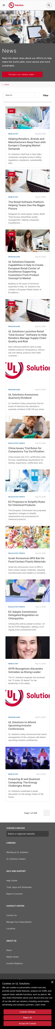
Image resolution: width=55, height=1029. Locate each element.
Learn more (40, 1004)
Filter (45, 95)
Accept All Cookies (27, 1023)
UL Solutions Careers (16, 859)
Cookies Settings (27, 1012)
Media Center (12, 957)
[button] (3, 5)
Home (6, 84)
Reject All (27, 1017)
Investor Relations (14, 963)
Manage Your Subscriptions (19, 922)
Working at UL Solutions (17, 852)
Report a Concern (14, 894)
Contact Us (11, 915)
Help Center (11, 880)
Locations (10, 928)
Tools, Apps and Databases (19, 887)
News (9, 950)
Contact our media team (21, 74)
